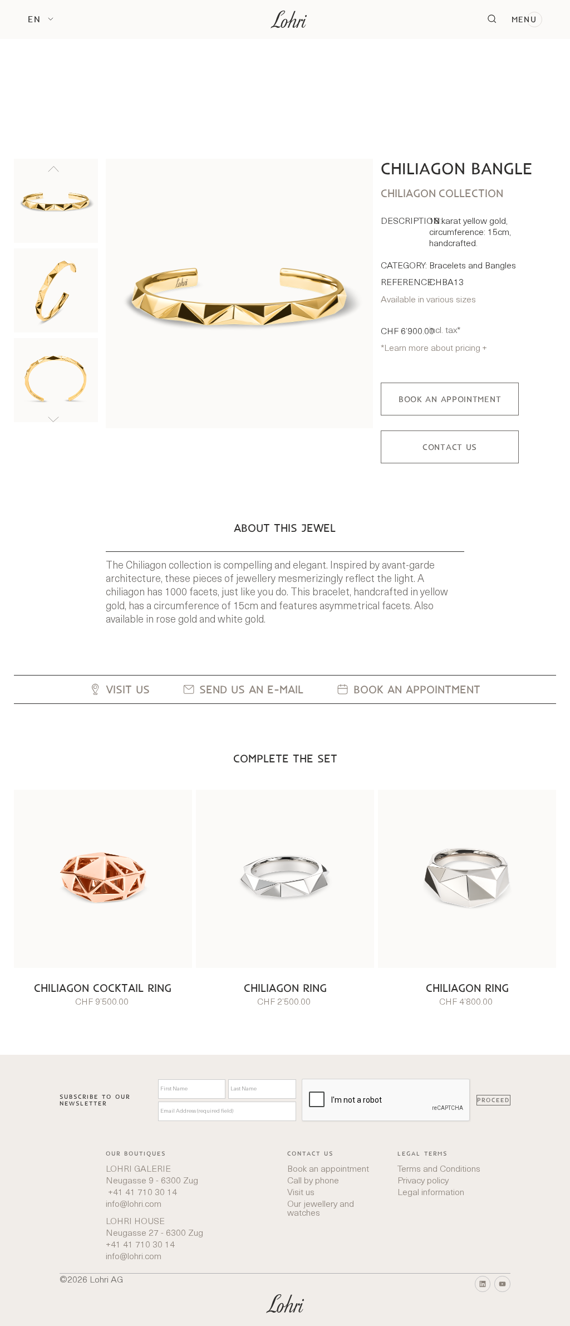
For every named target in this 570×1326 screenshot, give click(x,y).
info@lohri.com (133, 1204)
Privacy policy (423, 1181)
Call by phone (313, 1181)
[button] (40, 18)
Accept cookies (440, 1300)
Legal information (430, 1192)
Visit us (301, 1192)
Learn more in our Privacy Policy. (337, 1300)
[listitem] (56, 201)
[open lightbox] (239, 293)
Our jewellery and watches (320, 1209)
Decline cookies (517, 1300)
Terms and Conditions (438, 1169)
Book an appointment (328, 1169)
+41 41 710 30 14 (141, 1192)
